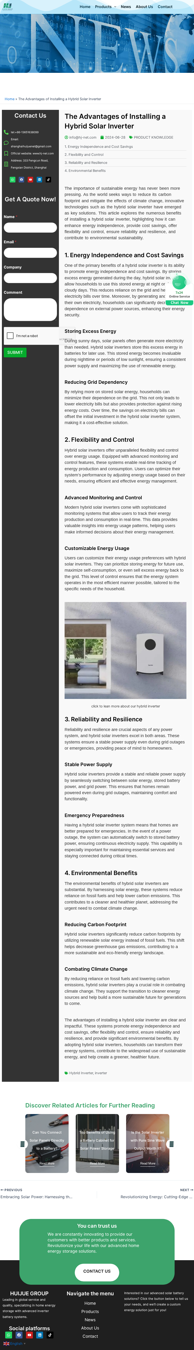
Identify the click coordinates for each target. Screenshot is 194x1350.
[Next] (171, 1144)
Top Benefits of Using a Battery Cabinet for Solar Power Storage (47, 1140)
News (126, 6)
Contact (165, 6)
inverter (101, 1073)
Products (103, 6)
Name (11, 217)
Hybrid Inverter (81, 1073)
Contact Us (30, 115)
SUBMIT (15, 352)
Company (13, 267)
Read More (47, 1163)
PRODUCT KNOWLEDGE (153, 137)
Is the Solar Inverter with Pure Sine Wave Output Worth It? (97, 1140)
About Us (144, 6)
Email (10, 242)
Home (85, 6)
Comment (13, 292)
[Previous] (22, 1144)
